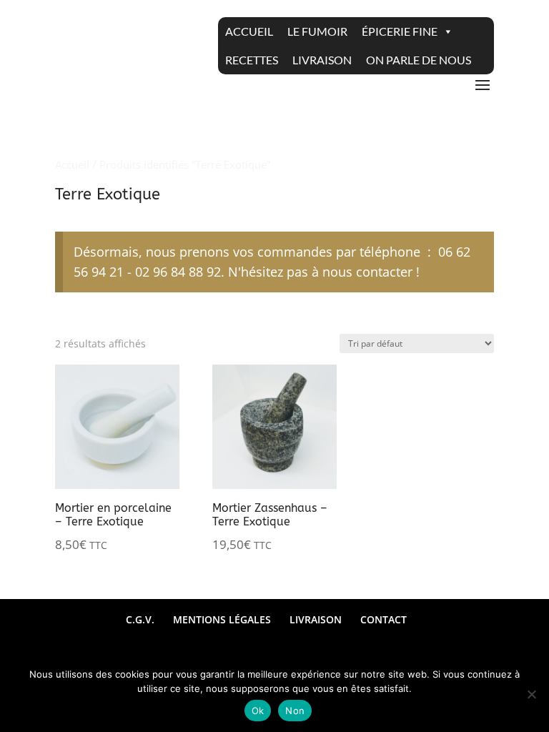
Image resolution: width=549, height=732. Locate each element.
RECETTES (251, 59)
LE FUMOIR (317, 31)
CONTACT (383, 619)
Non (295, 710)
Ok (258, 710)
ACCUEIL (249, 31)
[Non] (531, 694)
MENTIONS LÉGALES (222, 619)
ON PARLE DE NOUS (418, 59)
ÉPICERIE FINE (399, 31)
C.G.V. (140, 619)
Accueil (72, 164)
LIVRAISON (322, 59)
